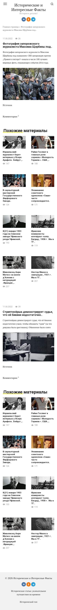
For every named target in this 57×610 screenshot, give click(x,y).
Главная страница (11, 27)
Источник (7, 105)
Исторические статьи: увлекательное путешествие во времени (28, 593)
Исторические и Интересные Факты (28, 7)
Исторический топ (28, 602)
